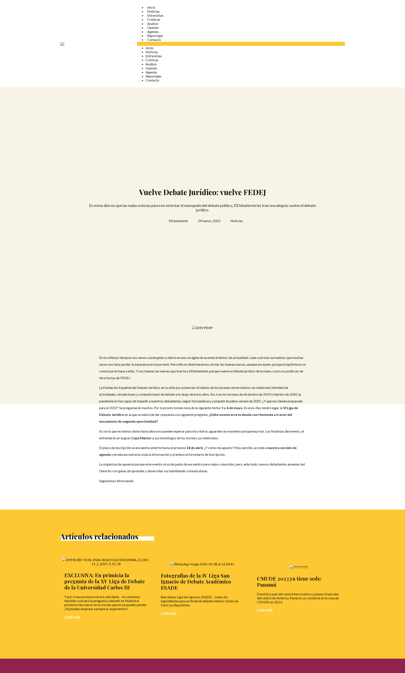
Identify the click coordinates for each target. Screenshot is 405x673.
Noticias (153, 11)
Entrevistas (155, 15)
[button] (241, 44)
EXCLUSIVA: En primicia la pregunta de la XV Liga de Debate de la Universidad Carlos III (104, 581)
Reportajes (155, 36)
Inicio (151, 7)
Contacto (154, 40)
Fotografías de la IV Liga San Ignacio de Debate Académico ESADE (196, 581)
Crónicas (153, 19)
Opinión (153, 28)
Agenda (152, 32)
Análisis (152, 24)
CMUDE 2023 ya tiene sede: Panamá (289, 581)
